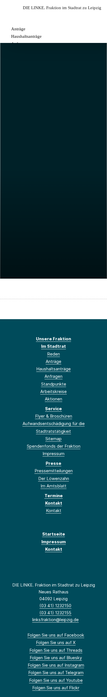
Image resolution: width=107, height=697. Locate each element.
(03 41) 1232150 (55, 605)
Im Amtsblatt (53, 486)
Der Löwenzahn (53, 478)
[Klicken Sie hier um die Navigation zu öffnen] (98, 16)
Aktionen (53, 399)
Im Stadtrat (53, 346)
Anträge (18, 29)
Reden (53, 354)
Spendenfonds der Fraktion (53, 446)
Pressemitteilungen (54, 470)
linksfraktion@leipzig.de (55, 619)
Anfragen (53, 376)
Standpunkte (53, 384)
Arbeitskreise (53, 391)
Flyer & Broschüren (53, 416)
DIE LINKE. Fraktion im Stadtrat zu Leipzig (62, 8)
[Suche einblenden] (82, 16)
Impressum (53, 453)
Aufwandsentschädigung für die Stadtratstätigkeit (54, 427)
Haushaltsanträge (26, 36)
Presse (53, 463)
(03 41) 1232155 (55, 612)
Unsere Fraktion (53, 338)
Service (53, 408)
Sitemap (53, 438)
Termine (54, 495)
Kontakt (53, 503)
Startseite (53, 534)
